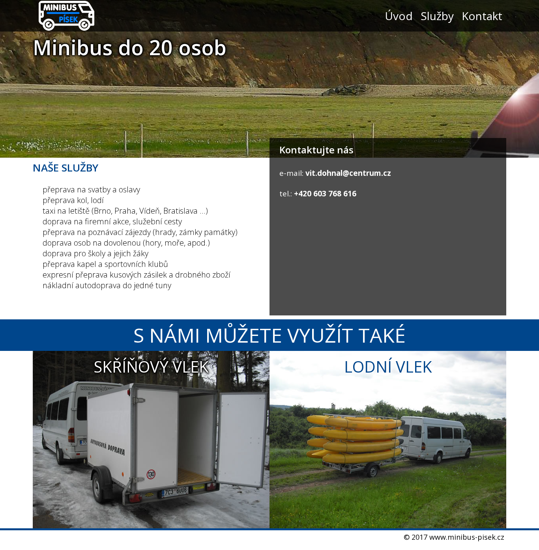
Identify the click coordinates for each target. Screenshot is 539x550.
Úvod (399, 15)
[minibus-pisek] (66, 16)
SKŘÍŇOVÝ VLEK (151, 366)
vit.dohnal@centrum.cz (348, 173)
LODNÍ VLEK (388, 366)
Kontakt (482, 15)
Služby (437, 15)
